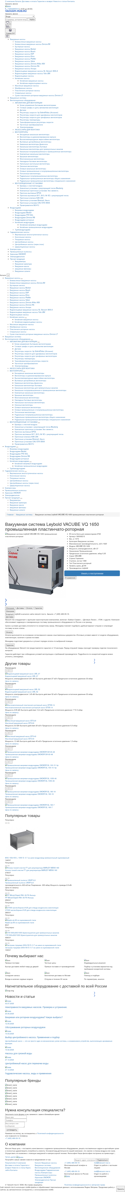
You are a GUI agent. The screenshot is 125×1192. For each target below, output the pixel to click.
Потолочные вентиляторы (30, 173)
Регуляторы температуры (30, 120)
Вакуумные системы (18, 98)
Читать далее (10, 1157)
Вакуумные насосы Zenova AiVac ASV (30, 63)
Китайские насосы (22, 78)
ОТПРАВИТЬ (12, 1130)
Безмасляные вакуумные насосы (28, 41)
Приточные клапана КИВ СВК (31, 198)
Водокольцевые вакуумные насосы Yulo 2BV (32, 73)
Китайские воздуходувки (24, 222)
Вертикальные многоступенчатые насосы (31, 234)
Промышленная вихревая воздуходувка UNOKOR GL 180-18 (29, 794)
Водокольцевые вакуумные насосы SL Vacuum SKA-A (36, 71)
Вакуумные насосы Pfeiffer (25, 58)
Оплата (29, 608)
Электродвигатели (17, 256)
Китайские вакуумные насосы (31, 80)
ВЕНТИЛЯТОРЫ (21, 132)
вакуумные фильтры (23, 268)
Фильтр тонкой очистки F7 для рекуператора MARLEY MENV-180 (31, 870)
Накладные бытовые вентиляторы (33, 161)
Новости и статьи (60, 1)
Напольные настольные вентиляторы (35, 163)
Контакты (71, 1)
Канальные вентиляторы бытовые (33, 146)
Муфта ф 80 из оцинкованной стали (19, 922)
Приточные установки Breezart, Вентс (35, 200)
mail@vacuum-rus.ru (102, 1162)
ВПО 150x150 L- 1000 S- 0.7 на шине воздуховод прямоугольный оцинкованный (37, 857)
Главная (10, 514)
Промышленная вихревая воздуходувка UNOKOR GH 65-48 (29, 754)
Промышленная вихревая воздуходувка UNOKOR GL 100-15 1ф (31, 767)
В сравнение (70, 577)
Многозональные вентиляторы (32, 159)
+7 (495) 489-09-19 (12, 1138)
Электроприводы (26, 127)
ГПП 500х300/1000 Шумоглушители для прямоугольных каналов (31, 935)
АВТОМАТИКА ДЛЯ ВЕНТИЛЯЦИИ (28, 102)
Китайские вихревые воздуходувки (33, 224)
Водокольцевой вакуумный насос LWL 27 (21, 676)
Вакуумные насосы (17, 39)
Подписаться (102, 1160)
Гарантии (38, 608)
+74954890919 (12, 9)
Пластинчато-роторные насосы (27, 90)
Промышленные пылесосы (21, 251)
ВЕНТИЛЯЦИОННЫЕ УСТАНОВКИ (29, 183)
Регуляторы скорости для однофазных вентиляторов (41, 115)
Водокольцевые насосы (24, 76)
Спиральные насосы (23, 93)
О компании (10, 1)
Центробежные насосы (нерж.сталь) (29, 244)
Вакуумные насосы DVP (24, 54)
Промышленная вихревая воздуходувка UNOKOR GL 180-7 (29, 807)
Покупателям (10, 1162)
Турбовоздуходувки (22, 229)
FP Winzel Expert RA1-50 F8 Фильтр (19, 897)
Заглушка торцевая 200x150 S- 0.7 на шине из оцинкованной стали (32, 947)
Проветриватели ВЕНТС (29, 205)
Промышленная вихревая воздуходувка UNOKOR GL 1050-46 (30, 781)
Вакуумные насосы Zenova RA (27, 66)
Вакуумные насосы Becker (25, 49)
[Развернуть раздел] (22, 278)
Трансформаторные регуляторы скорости (36, 122)
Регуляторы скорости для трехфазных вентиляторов (41, 117)
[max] (8, 6)
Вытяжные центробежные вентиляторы (35, 141)
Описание (10, 608)
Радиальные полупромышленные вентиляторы (39, 176)
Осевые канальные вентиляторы (33, 168)
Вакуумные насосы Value (25, 61)
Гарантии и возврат (45, 1)
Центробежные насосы (24, 242)
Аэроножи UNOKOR (18, 254)
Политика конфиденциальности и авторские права (84, 1184)
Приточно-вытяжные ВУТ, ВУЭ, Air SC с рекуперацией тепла (44, 195)
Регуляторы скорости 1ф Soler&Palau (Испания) (39, 112)
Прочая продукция (17, 259)
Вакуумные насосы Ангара (25, 68)
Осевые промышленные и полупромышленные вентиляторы (44, 171)
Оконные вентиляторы (29, 166)
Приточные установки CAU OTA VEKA (35, 203)
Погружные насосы (22, 239)
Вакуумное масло (22, 266)
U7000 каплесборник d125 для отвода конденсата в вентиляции (31, 910)
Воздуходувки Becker (23, 212)
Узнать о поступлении (92, 573)
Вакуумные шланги (22, 271)
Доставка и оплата (29, 1)
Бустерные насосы (22, 46)
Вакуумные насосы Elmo (25, 56)
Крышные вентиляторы (29, 156)
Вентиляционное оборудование (23, 100)
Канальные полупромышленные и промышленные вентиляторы (45, 151)
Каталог (18, 1)
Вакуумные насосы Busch (25, 51)
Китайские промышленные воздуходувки (36, 227)
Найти (32, 19)
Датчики (23, 110)
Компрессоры (15, 249)
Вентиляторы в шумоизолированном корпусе (38, 137)
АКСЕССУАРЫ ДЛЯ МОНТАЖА (27, 129)
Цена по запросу (12, 681)
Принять (120, 1189)
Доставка (20, 608)
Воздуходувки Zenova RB (25, 217)
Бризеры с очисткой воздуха (31, 185)
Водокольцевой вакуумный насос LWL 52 (21, 691)
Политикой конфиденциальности (50, 1133)
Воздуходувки (15, 207)
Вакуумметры (20, 261)
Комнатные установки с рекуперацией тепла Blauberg (41, 188)
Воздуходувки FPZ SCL (24, 215)
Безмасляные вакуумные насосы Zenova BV (32, 44)
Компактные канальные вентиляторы (35, 154)
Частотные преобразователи (31, 124)
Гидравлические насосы (19, 232)
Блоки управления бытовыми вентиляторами (38, 105)
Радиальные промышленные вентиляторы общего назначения (45, 178)
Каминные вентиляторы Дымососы (34, 144)
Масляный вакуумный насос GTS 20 (19, 723)
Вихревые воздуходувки (24, 210)
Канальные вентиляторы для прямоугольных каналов (41, 149)
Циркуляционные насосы (25, 246)
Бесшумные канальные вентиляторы (34, 134)
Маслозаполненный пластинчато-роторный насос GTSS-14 (29, 707)
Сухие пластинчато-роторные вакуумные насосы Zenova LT (39, 95)
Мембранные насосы (23, 88)
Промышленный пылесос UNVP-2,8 (19, 882)
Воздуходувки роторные (24, 220)
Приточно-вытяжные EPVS (30, 193)
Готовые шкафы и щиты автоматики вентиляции (39, 107)
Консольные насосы (23, 237)
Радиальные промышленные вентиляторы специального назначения (47, 181)
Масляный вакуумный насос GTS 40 (19, 738)
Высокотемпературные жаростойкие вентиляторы (40, 139)
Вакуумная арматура (23, 264)
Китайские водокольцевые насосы (33, 83)
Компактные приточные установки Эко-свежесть (39, 190)
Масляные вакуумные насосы (27, 85)
